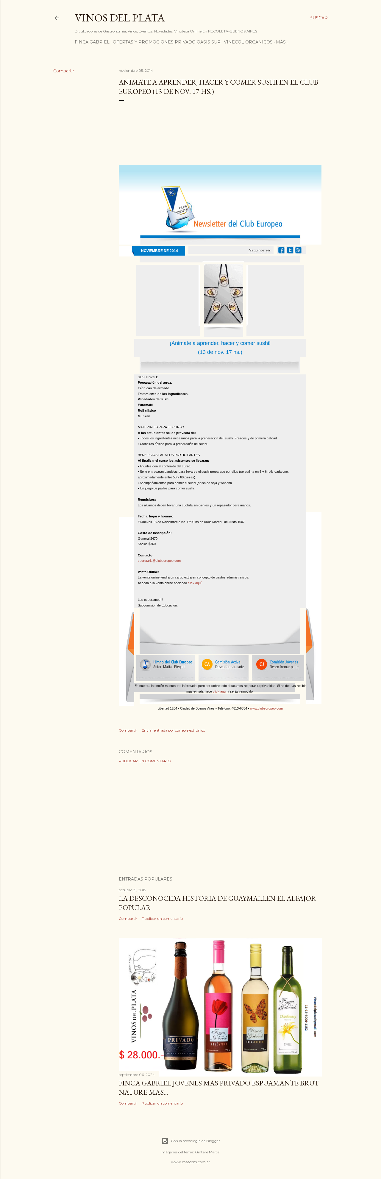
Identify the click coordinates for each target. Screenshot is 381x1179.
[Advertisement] (220, 819)
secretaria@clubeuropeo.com (159, 560)
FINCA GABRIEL (92, 42)
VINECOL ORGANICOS (248, 42)
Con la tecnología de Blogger (195, 1140)
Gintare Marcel (207, 1152)
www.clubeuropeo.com (266, 708)
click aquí (195, 583)
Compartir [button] (63, 71)
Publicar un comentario (145, 761)
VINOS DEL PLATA (120, 18)
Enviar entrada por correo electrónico (173, 730)
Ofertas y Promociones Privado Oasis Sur (167, 42)
